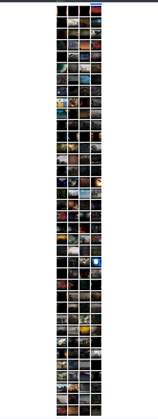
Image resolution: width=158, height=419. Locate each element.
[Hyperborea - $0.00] (73, 193)
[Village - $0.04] (62, 376)
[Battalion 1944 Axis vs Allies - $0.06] (84, 90)
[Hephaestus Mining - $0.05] (73, 182)
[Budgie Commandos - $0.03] (62, 125)
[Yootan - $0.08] (96, 410)
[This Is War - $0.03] (96, 330)
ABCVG (66, 417)
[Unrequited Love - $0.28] (73, 364)
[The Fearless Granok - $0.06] (96, 319)
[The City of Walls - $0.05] (73, 319)
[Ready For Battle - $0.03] (84, 273)
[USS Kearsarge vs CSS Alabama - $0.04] (84, 364)
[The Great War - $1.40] (62, 330)
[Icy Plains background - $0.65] (84, 193)
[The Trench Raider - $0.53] (84, 330)
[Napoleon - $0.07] (62, 227)
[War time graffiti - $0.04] (96, 387)
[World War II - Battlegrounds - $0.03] (84, 410)
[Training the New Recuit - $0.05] (84, 353)
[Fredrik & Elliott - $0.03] (73, 159)
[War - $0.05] (62, 387)
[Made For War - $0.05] (62, 33)
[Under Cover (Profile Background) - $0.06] (96, 353)
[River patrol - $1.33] (96, 273)
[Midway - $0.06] (96, 33)
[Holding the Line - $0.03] (96, 193)
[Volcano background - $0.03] (84, 376)
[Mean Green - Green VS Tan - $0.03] (73, 33)
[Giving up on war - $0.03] (62, 182)
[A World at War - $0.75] (96, 56)
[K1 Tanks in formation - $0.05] (84, 22)
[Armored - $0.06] (73, 79)
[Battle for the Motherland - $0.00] (73, 113)
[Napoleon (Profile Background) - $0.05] (73, 227)
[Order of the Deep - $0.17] (62, 250)
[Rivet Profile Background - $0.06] (62, 284)
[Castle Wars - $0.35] (73, 125)
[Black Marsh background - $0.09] (62, 113)
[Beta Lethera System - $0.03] (84, 102)
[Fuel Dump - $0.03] (96, 159)
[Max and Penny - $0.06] (96, 216)
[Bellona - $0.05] (73, 102)
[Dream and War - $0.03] (84, 136)
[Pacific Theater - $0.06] (73, 250)
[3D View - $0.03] (84, 56)
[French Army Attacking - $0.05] (84, 159)
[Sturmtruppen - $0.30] (73, 307)
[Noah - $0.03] (73, 239)
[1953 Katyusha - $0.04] (73, 56)
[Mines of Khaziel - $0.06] (62, 45)
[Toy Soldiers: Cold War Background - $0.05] (73, 353)
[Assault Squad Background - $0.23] (84, 79)
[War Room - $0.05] (84, 387)
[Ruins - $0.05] (84, 284)
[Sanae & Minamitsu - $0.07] (96, 284)
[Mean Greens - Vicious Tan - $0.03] (84, 33)
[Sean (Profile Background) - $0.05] (62, 296)
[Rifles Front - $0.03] (73, 45)
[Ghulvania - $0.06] (84, 170)
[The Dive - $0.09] (84, 319)
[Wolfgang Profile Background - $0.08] (62, 410)
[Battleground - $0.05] (96, 113)
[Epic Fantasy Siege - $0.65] (96, 136)
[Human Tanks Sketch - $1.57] (62, 193)
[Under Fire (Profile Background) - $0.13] (62, 364)
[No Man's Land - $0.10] (62, 239)
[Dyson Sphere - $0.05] (73, 136)
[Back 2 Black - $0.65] (62, 90)
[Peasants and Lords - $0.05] (96, 250)
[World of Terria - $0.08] (73, 410)
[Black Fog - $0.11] (96, 102)
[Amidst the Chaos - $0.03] (62, 79)
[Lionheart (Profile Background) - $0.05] (73, 216)
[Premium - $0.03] (62, 273)
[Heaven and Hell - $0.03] (96, 182)
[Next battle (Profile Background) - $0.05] (84, 227)
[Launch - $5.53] (96, 22)
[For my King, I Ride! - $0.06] (62, 22)
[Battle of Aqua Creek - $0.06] (84, 113)
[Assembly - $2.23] (96, 79)
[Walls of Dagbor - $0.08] (96, 376)
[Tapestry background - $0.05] (62, 56)
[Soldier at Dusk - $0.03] (84, 45)
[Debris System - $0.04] (62, 136)
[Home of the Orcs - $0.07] (84, 182)
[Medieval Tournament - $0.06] (84, 216)
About (65, 1)
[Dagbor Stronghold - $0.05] (84, 125)
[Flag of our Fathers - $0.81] (62, 159)
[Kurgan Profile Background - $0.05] (62, 216)
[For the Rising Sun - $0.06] (73, 22)
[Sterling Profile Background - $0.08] (96, 45)
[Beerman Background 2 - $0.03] (62, 102)
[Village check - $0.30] (73, 376)
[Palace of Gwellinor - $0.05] (84, 250)
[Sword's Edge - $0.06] (84, 307)
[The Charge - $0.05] (62, 319)
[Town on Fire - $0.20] (62, 353)
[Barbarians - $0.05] (73, 90)
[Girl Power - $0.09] (96, 170)
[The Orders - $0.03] (73, 330)
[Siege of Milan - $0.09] (96, 296)
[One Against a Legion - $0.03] (96, 239)
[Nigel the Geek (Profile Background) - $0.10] (96, 227)
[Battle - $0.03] (96, 90)
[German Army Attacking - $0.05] (73, 170)
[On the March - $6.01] (84, 239)
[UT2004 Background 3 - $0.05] (96, 364)
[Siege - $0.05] (84, 296)
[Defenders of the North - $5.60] (96, 125)
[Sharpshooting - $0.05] (73, 296)
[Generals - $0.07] (62, 170)
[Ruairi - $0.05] (73, 284)
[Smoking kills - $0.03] (62, 307)
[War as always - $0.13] (73, 387)
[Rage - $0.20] (73, 273)
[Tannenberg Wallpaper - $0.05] (96, 307)
